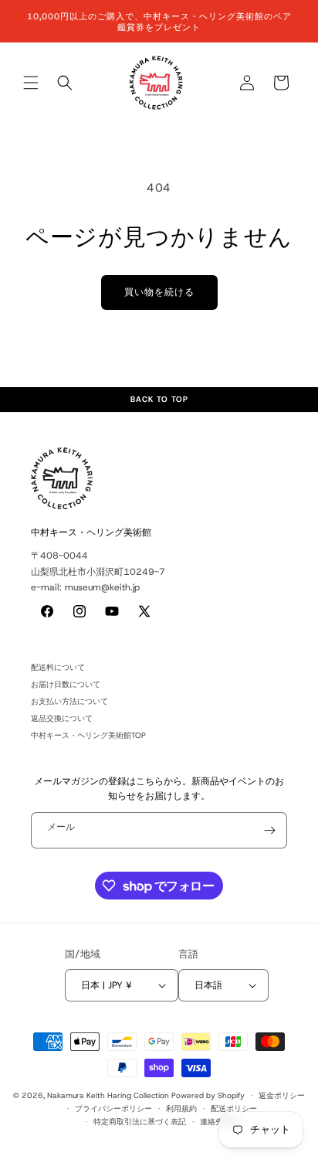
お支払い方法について (69, 701)
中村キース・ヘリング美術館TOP (88, 735)
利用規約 (181, 1108)
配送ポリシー (234, 1108)
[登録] (269, 830)
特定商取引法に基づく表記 (139, 1122)
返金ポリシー (282, 1095)
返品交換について (62, 718)
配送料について (58, 667)
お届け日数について (65, 684)
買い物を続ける (159, 292)
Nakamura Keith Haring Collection (108, 1095)
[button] (31, 83)
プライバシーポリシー (113, 1108)
